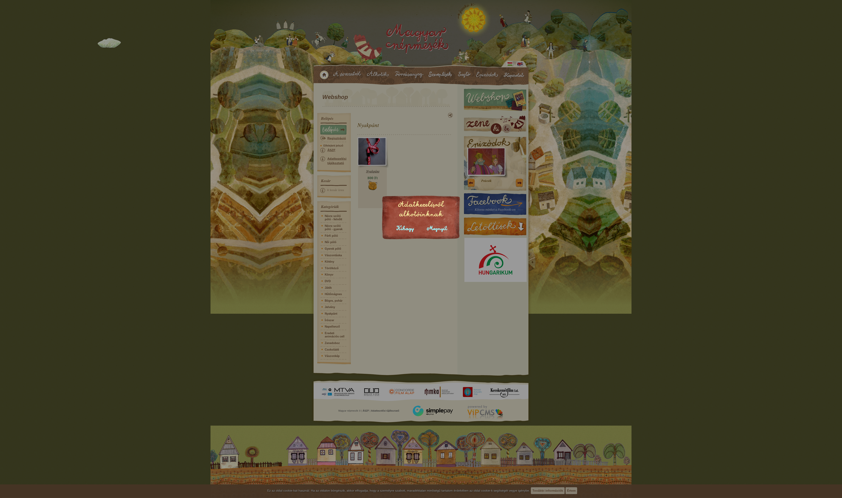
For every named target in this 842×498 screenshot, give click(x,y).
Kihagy (405, 228)
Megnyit (437, 228)
